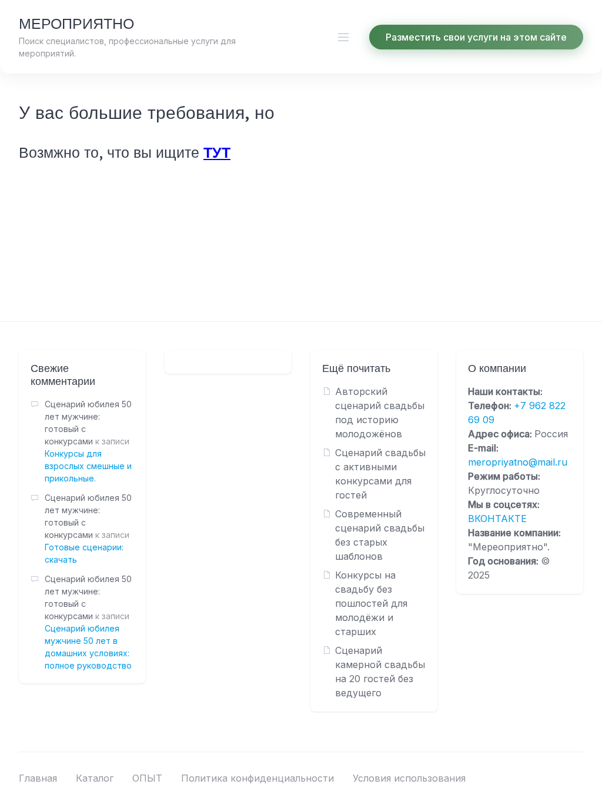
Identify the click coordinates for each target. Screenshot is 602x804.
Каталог (94, 778)
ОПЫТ (147, 778)
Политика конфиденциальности (257, 778)
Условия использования (409, 778)
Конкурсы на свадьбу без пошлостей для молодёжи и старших (371, 603)
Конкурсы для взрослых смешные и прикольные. (88, 465)
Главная (38, 778)
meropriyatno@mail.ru (517, 462)
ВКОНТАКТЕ (497, 518)
